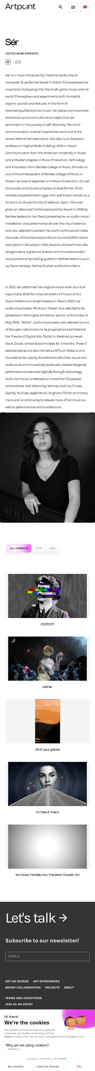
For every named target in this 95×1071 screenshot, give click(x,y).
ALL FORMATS (19, 548)
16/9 (52, 548)
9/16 (39, 548)
